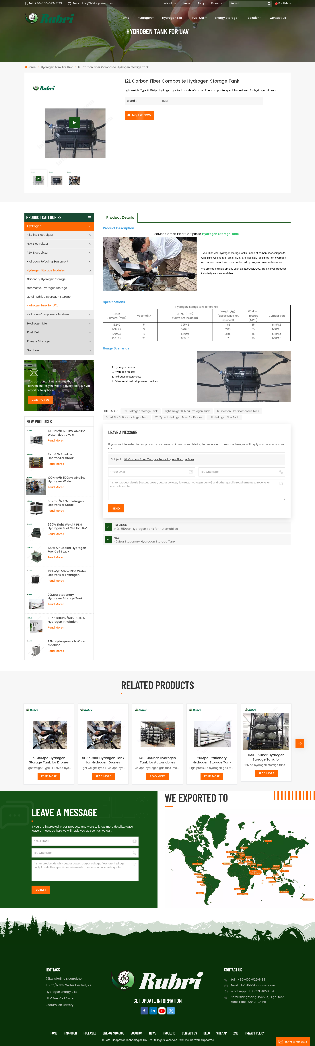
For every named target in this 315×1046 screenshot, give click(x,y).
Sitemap (221, 1033)
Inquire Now (141, 115)
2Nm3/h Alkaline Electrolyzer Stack (61, 456)
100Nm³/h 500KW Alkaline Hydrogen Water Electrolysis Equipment (66, 479)
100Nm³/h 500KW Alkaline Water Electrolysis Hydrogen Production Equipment (66, 433)
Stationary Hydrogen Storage (45, 279)
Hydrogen (144, 17)
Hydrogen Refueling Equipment (47, 261)
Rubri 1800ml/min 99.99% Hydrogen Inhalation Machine (66, 620)
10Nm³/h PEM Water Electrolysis (68, 985)
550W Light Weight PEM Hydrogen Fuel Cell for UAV (67, 526)
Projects (216, 3)
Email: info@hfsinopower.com (93, 3)
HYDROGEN (70, 1033)
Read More (55, 440)
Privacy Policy (255, 1033)
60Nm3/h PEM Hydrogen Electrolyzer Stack (66, 503)
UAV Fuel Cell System (61, 998)
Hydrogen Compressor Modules (48, 314)
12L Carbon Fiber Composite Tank (238, 411)
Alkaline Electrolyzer (40, 235)
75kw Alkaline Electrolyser (64, 978)
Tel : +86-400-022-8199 (248, 979)
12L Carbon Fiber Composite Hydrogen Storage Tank (159, 459)
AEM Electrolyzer (37, 252)
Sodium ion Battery (59, 1005)
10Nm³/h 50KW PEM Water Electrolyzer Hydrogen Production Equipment (67, 573)
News (186, 3)
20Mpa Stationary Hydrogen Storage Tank (65, 596)
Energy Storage (226, 17)
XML (235, 1033)
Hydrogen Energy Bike (61, 991)
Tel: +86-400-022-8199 (45, 3)
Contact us (278, 17)
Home (124, 17)
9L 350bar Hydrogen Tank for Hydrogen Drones (103, 760)
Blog (201, 3)
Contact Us (40, 400)
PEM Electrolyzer (37, 244)
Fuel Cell (198, 17)
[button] (15, 743)
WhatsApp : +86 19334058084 (252, 991)
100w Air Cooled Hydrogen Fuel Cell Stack (67, 549)
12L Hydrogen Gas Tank (224, 417)
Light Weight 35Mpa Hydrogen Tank (187, 411)
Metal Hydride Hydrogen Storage (48, 297)
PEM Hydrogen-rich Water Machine (67, 643)
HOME (53, 1033)
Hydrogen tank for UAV (42, 305)
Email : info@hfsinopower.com (253, 985)
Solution (253, 17)
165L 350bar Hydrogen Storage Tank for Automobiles (266, 757)
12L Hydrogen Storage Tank (141, 411)
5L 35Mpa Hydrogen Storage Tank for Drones (49, 760)
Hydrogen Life (172, 17)
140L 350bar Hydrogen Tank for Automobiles (157, 760)
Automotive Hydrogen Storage (46, 288)
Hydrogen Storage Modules (46, 270)
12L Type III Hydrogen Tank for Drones (178, 417)
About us (170, 3)
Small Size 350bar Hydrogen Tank (127, 417)
